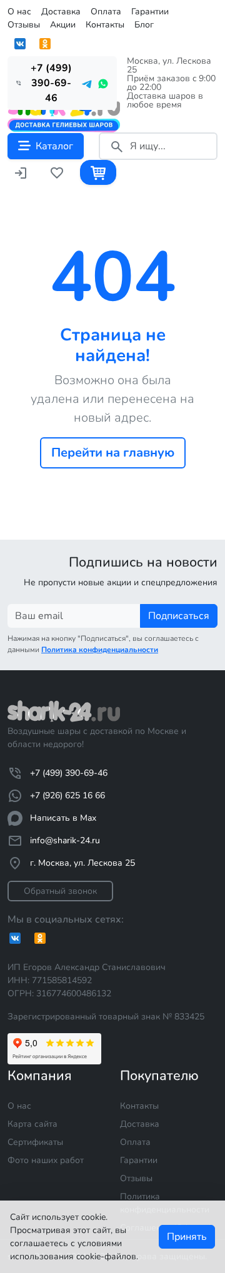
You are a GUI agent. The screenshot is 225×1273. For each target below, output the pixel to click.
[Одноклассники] (45, 43)
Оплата (106, 11)
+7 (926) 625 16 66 (67, 795)
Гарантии (150, 11)
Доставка (61, 11)
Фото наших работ (46, 1160)
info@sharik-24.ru (65, 840)
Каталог (54, 146)
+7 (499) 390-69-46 (69, 773)
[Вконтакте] (20, 43)
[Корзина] (98, 172)
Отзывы (24, 25)
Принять (187, 1237)
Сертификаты (35, 1142)
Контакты (105, 25)
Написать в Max (63, 818)
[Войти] (21, 172)
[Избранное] (57, 172)
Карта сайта (33, 1124)
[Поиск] (117, 146)
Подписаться (178, 616)
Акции (63, 25)
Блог (144, 25)
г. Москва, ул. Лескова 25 (82, 863)
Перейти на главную (112, 452)
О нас (19, 11)
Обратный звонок (60, 891)
